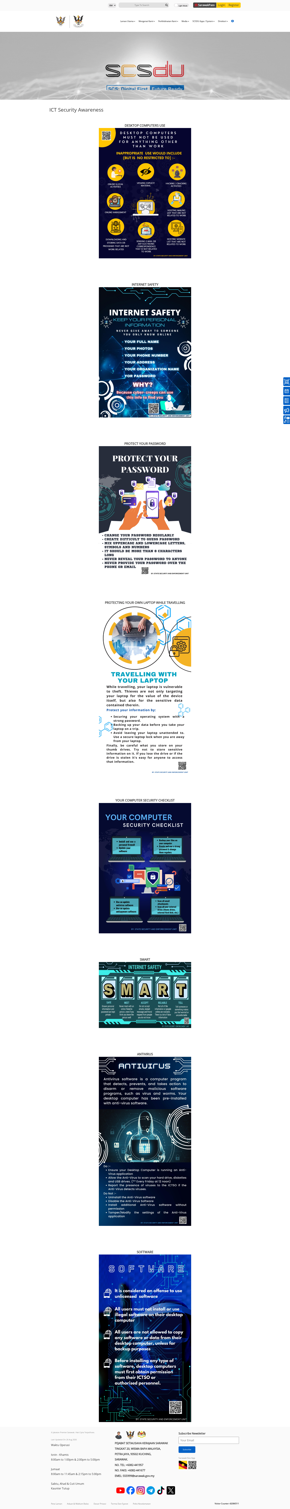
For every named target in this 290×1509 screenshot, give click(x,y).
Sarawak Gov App (187, 1458)
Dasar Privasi (100, 1503)
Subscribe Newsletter (192, 1433)
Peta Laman (56, 1503)
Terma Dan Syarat (119, 1503)
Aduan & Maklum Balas (78, 1503)
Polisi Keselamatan (142, 1503)
